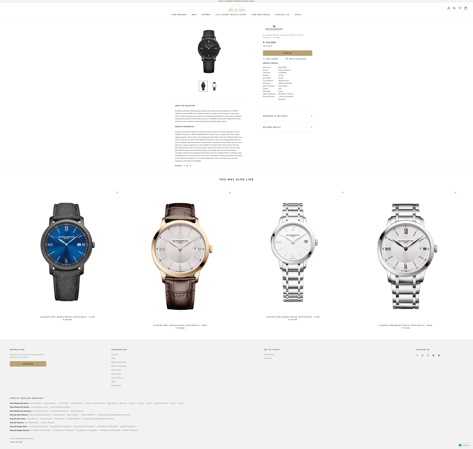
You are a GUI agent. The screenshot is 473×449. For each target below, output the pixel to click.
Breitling (141, 403)
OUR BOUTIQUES (261, 15)
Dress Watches (58, 415)
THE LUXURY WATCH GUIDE (231, 15)
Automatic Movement (40, 411)
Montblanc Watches (161, 403)
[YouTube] (433, 355)
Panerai (181, 403)
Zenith (149, 403)
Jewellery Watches (47, 423)
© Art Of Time (16, 442)
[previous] (7, 257)
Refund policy (116, 385)
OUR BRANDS (179, 15)
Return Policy (116, 370)
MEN (194, 15)
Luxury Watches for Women (60, 407)
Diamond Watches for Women (40, 415)
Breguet (132, 403)
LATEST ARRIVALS (88, 415)
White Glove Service (118, 362)
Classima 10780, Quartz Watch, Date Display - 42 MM (67, 317)
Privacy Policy (116, 374)
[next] (465, 257)
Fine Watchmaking (31, 423)
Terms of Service (117, 378)
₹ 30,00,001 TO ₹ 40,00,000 (84, 426)
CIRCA (298, 15)
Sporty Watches (72, 415)
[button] (270, 59)
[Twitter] (187, 165)
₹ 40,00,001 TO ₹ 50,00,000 (107, 426)
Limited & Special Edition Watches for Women (113, 415)
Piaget (173, 403)
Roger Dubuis (112, 403)
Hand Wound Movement (59, 411)
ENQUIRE (287, 53)
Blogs (113, 381)
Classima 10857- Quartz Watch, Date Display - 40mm (180, 325)
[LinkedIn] (439, 355)
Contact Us (268, 358)
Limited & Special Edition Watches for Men (99, 419)
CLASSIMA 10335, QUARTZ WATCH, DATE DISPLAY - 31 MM (293, 317)
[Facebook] (184, 165)
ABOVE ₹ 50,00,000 (127, 426)
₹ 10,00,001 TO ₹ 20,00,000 (60, 426)
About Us (114, 354)
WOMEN (206, 15)
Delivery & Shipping (118, 366)
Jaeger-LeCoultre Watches (95, 403)
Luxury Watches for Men (39, 407)
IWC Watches (63, 403)
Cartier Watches (35, 403)
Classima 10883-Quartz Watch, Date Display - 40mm (405, 325)
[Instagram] (428, 355)
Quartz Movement (77, 411)
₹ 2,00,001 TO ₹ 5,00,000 (38, 426)
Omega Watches (77, 403)
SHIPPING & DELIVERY (275, 116)
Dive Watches (60, 419)
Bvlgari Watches (50, 403)
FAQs (113, 358)
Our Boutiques (269, 354)
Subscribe (28, 364)
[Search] (454, 8)
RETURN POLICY (272, 127)
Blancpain (123, 403)
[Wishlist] (460, 8)
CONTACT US (282, 15)
